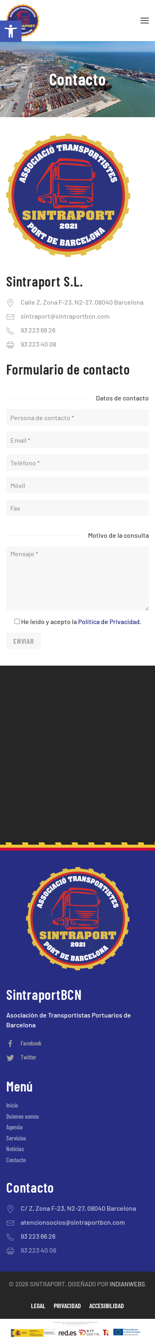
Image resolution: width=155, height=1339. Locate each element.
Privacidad (67, 1305)
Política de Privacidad (109, 621)
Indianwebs (127, 1284)
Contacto (16, 1159)
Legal (38, 1305)
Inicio (12, 1105)
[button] (10, 31)
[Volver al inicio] (22, 20)
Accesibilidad (106, 1305)
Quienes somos (22, 1116)
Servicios (16, 1138)
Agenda (14, 1127)
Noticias (15, 1148)
